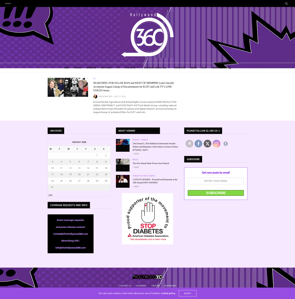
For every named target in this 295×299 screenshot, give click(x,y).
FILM (66, 67)
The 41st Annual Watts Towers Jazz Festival (151, 163)
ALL (155, 131)
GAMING (91, 67)
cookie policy (168, 293)
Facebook (141, 285)
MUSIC (77, 67)
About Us (217, 67)
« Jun (50, 195)
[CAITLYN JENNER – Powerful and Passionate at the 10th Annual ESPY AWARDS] (123, 179)
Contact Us (126, 285)
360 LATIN (179, 67)
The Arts (130, 67)
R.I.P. (204, 67)
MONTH (149, 131)
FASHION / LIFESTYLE (155, 67)
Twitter (155, 285)
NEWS (193, 67)
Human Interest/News (144, 176)
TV (118, 67)
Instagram (170, 285)
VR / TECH (106, 67)
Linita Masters (105, 96)
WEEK (141, 131)
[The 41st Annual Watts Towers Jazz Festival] (123, 162)
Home (8, 3)
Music (135, 159)
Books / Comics (140, 140)
